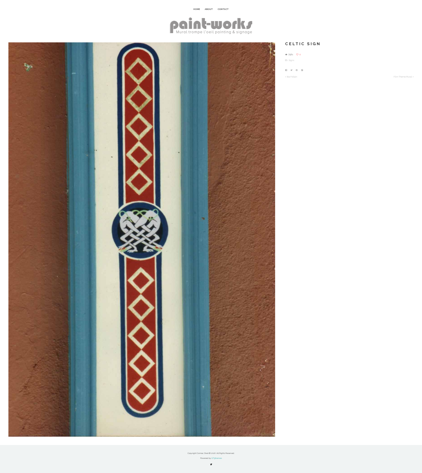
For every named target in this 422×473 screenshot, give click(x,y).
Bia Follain (292, 77)
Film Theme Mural (403, 77)
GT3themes (216, 458)
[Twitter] (211, 464)
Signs (291, 60)
